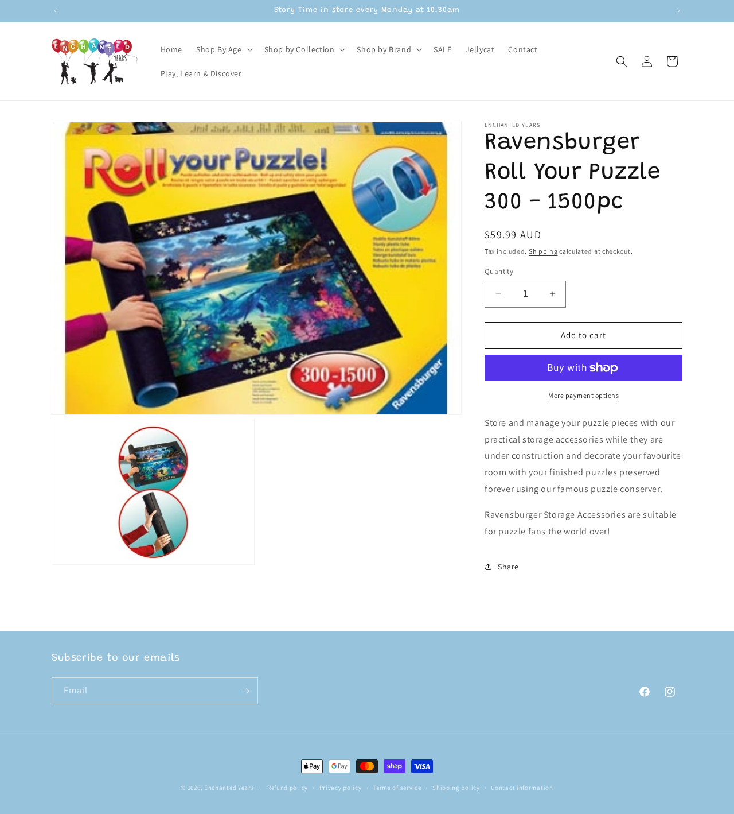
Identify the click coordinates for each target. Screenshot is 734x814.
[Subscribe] (244, 690)
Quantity (499, 271)
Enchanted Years (229, 788)
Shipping (543, 251)
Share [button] (508, 566)
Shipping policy (456, 788)
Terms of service (397, 788)
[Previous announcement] (55, 11)
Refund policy (287, 788)
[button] (223, 49)
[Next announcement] (678, 11)
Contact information (522, 788)
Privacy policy (340, 788)
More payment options (583, 395)
